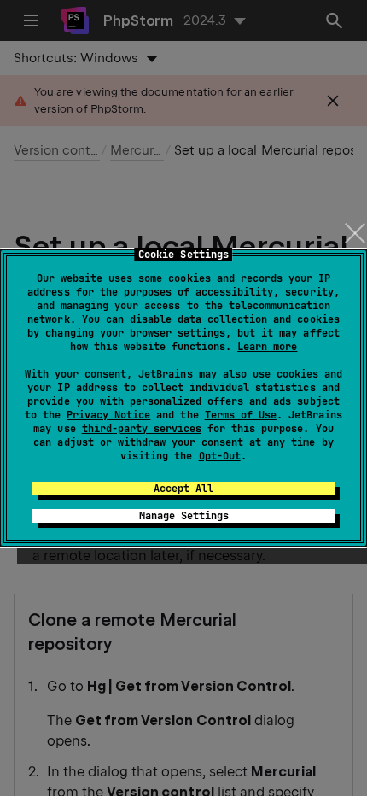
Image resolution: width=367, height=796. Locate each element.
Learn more (267, 347)
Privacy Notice (108, 415)
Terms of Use (241, 415)
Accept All (183, 488)
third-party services (141, 429)
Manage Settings (184, 516)
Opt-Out (220, 456)
